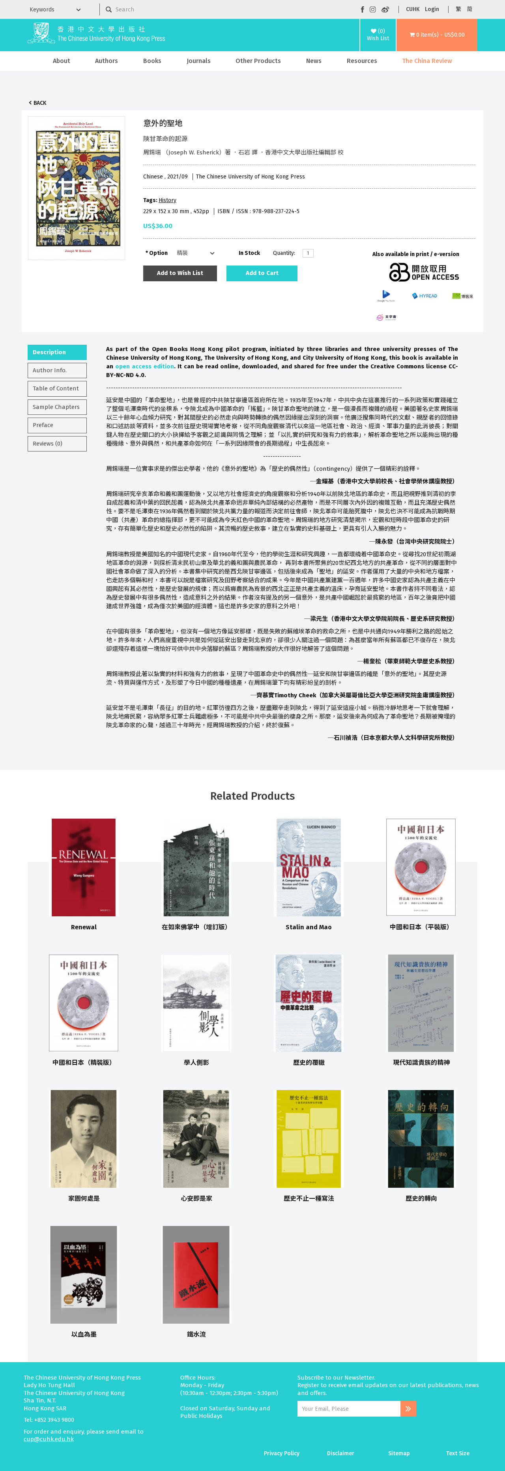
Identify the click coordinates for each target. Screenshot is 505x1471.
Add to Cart (262, 273)
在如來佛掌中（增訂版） (196, 927)
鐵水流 (196, 1334)
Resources (362, 61)
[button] (437, 35)
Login (432, 9)
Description (49, 352)
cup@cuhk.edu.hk (49, 1439)
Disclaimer (340, 1453)
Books (152, 61)
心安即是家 (196, 1198)
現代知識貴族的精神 (421, 1062)
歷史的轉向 (421, 1198)
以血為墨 (84, 1334)
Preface (43, 425)
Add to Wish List (180, 273)
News (314, 61)
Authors (106, 61)
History (167, 200)
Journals (199, 61)
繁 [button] (458, 9)
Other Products (258, 61)
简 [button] (469, 9)
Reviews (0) (47, 443)
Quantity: (284, 253)
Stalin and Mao (309, 927)
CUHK (412, 9)
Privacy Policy (281, 1453)
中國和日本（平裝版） (421, 927)
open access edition (144, 366)
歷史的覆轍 (309, 1062)
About (61, 61)
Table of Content (56, 388)
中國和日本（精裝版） (84, 1062)
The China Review (427, 61)
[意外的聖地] (76, 186)
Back (40, 103)
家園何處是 (84, 1198)
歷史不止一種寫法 (309, 1198)
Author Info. (50, 370)
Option (158, 253)
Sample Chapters (56, 406)
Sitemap (399, 1453)
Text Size (457, 1453)
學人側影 (196, 1062)
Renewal (84, 927)
